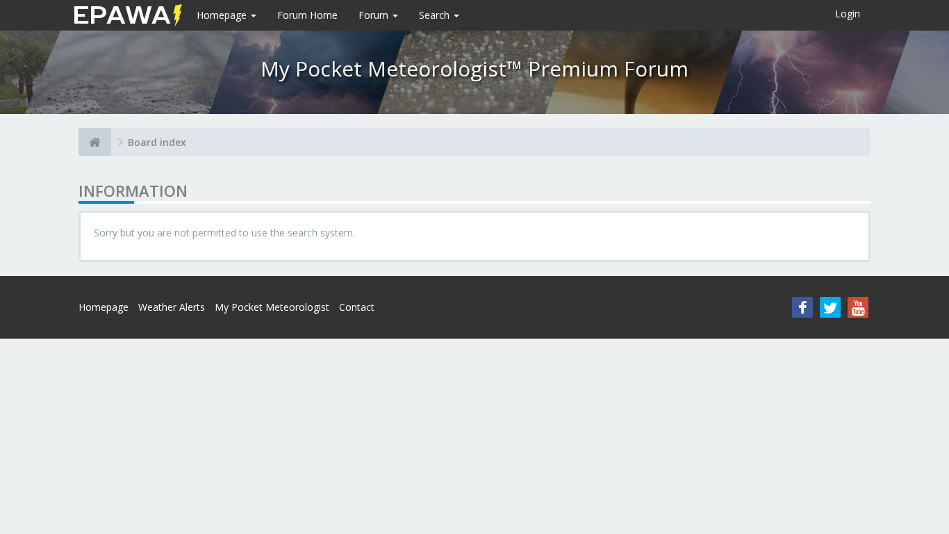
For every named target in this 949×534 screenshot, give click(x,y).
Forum (374, 15)
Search (435, 15)
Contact (356, 307)
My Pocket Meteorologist (272, 307)
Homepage (223, 15)
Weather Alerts (171, 307)
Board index (157, 142)
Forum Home (307, 15)
